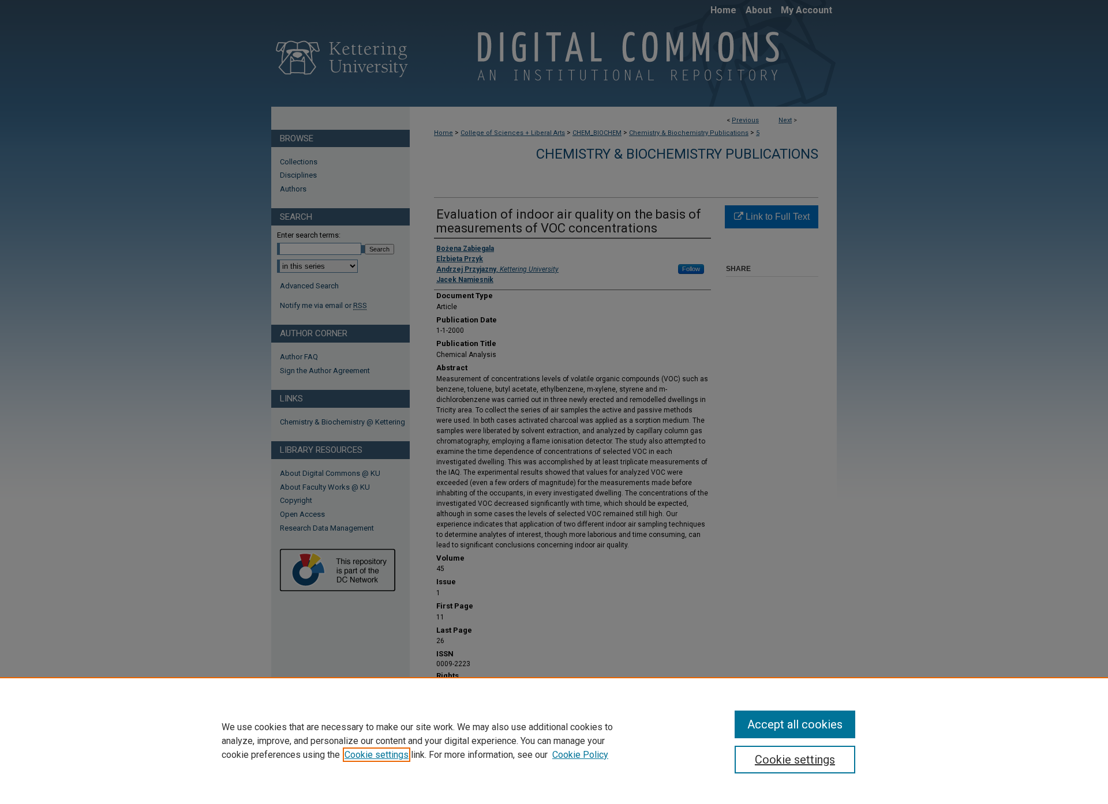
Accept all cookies (795, 724)
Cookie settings (377, 754)
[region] (554, 740)
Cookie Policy (580, 754)
